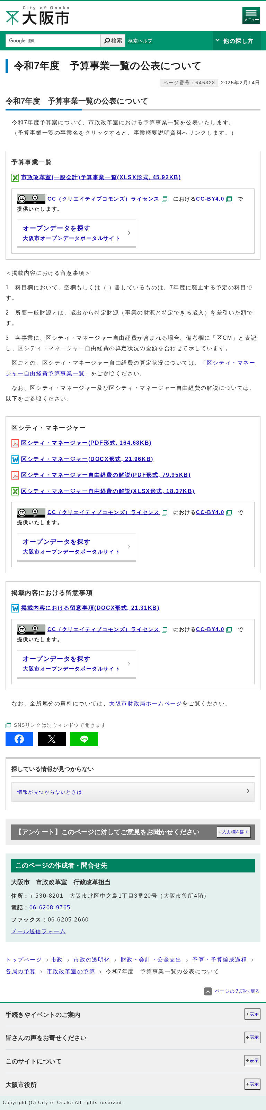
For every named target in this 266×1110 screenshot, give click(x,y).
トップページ (24, 960)
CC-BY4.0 (210, 199)
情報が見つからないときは (49, 792)
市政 (57, 960)
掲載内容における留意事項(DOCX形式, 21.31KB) (90, 608)
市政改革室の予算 (71, 971)
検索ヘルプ (140, 41)
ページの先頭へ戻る (237, 991)
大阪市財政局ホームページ (145, 703)
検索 (116, 41)
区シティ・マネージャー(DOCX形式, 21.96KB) (87, 459)
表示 (254, 1013)
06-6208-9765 (50, 907)
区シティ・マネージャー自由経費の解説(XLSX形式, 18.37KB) (108, 491)
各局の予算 (21, 971)
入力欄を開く (235, 831)
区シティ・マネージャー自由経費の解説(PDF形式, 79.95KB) (105, 475)
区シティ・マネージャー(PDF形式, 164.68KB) (86, 443)
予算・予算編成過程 (219, 960)
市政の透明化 (91, 960)
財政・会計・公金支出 (151, 960)
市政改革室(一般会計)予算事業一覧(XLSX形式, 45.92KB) (101, 177)
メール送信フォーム (38, 931)
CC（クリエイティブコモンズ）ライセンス (103, 199)
